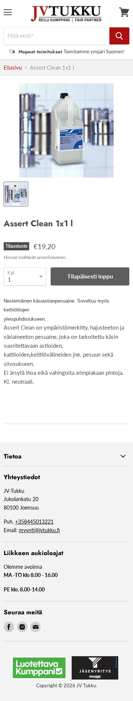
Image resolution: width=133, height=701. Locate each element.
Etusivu (13, 67)
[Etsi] (119, 35)
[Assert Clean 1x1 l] (16, 194)
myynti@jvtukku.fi (39, 530)
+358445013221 (34, 521)
